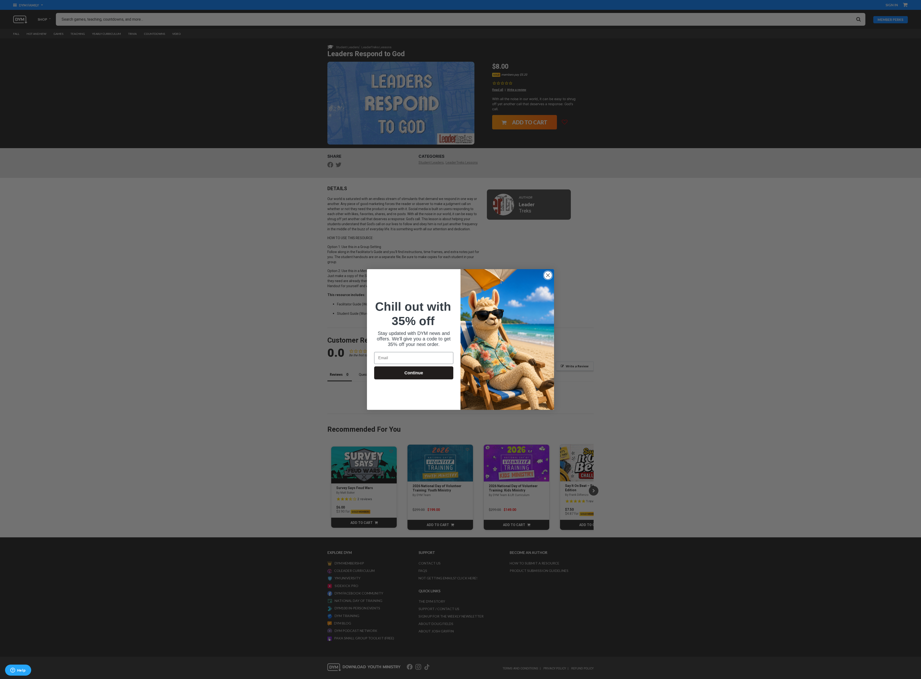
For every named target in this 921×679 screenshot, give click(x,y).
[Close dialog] (548, 275)
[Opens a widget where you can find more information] (18, 671)
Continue (413, 372)
